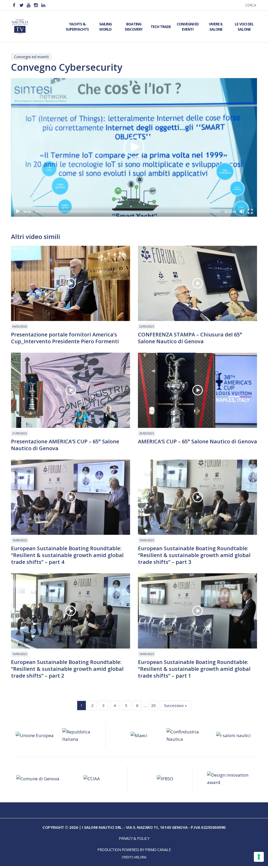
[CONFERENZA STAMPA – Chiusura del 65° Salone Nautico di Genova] (197, 283)
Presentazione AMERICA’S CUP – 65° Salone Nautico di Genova (65, 445)
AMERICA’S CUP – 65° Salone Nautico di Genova (197, 441)
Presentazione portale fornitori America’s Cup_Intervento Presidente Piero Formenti (65, 338)
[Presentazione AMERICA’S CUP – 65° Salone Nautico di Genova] (70, 390)
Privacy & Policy (134, 838)
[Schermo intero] (250, 211)
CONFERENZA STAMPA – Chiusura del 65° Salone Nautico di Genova (190, 338)
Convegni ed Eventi (188, 26)
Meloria (140, 857)
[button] (134, 147)
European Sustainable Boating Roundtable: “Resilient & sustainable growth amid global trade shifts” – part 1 (194, 669)
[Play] (17, 211)
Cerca (250, 5)
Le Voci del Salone (244, 26)
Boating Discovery (133, 26)
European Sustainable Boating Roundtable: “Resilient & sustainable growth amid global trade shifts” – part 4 (67, 555)
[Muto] (241, 211)
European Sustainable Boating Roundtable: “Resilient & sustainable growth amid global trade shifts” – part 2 (67, 669)
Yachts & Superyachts (77, 26)
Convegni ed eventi (31, 56)
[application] (134, 147)
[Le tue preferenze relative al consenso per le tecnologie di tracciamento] (259, 857)
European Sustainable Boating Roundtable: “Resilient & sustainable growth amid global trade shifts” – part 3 (194, 555)
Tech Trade (160, 26)
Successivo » (175, 705)
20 (153, 705)
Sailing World (105, 26)
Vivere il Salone (216, 26)
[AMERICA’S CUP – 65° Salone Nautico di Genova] (197, 390)
